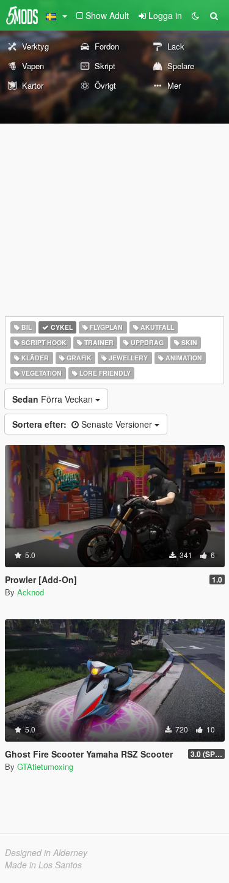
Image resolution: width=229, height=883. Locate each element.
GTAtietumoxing (45, 766)
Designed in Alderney (46, 852)
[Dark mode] (195, 15)
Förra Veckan (53, 399)
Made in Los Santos (43, 865)
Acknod (30, 592)
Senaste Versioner (83, 424)
